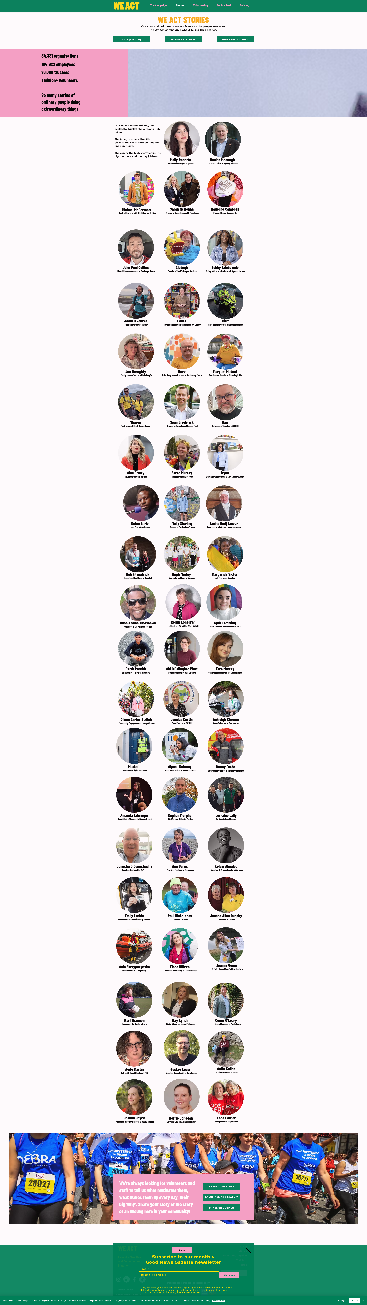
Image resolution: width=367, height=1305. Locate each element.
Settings (341, 1300)
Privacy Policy (218, 1300)
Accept (355, 1300)
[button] (182, 1250)
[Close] (363, 1300)
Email (144, 1269)
